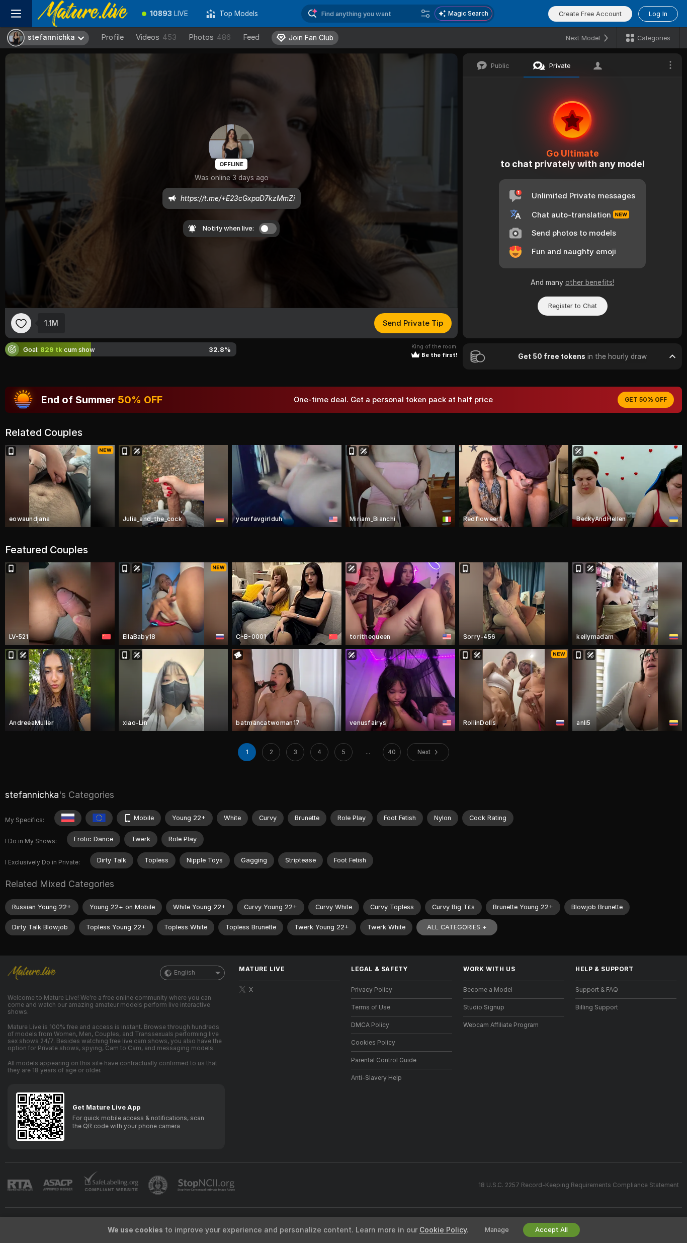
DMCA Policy (370, 1025)
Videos (156, 37)
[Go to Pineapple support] (158, 1185)
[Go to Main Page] (82, 13)
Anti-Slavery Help (376, 1077)
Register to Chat (572, 306)
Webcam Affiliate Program (501, 1025)
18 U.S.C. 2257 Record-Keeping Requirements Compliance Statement (578, 1185)
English (184, 972)
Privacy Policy (371, 989)
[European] (99, 818)
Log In (658, 14)
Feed (251, 37)
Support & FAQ (596, 989)
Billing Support (596, 1007)
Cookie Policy (443, 1230)
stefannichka (32, 794)
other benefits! (589, 282)
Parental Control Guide (383, 1060)
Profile (112, 37)
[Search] (425, 14)
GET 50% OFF (646, 399)
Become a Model (487, 989)
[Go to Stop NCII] (207, 1185)
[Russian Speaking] (67, 818)
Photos (210, 37)
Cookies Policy (373, 1042)
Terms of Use (370, 1007)
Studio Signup (483, 1007)
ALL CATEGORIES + (457, 927)
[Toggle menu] (16, 13)
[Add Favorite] (21, 323)
